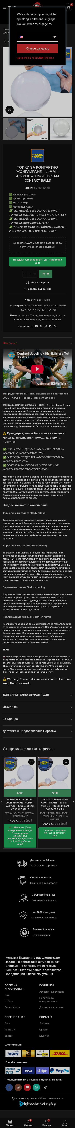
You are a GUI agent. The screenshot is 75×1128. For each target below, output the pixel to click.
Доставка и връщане (51, 1007)
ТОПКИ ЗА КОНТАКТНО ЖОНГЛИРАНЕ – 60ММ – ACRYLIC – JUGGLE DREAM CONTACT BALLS (20, 804)
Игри (7, 995)
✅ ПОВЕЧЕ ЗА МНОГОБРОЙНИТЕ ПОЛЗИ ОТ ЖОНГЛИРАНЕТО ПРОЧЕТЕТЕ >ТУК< (37, 229)
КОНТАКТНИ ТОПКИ (33, 310)
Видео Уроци (12, 1007)
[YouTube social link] (27, 1087)
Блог (7, 1024)
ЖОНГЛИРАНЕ (33, 306)
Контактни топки (51, 320)
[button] (6, 82)
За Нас (9, 1036)
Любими (44, 1024)
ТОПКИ (51, 310)
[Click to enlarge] (9, 110)
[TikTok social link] (45, 1087)
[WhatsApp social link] (46, 326)
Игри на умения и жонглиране (39, 318)
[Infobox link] (37, 863)
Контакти (10, 1030)
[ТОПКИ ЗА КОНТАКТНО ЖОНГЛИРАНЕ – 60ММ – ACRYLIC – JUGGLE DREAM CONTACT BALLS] (20, 773)
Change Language (37, 48)
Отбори (9, 1001)
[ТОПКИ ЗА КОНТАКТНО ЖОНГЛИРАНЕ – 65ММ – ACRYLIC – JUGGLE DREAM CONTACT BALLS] (54, 773)
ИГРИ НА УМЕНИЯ (55, 306)
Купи (46, 274)
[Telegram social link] (50, 326)
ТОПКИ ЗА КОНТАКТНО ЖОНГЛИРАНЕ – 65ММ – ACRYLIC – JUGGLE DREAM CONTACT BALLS (55, 804)
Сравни (43, 1030)
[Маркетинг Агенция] (37, 1104)
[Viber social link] (55, 326)
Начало (7, 30)
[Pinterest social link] (41, 326)
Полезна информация (14, 987)
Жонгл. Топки (29, 316)
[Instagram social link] (18, 1087)
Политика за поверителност (48, 999)
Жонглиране (46, 316)
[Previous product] (5, 41)
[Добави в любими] (31, 762)
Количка (44, 1036)
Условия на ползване (51, 992)
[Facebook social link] (32, 326)
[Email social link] (36, 326)
